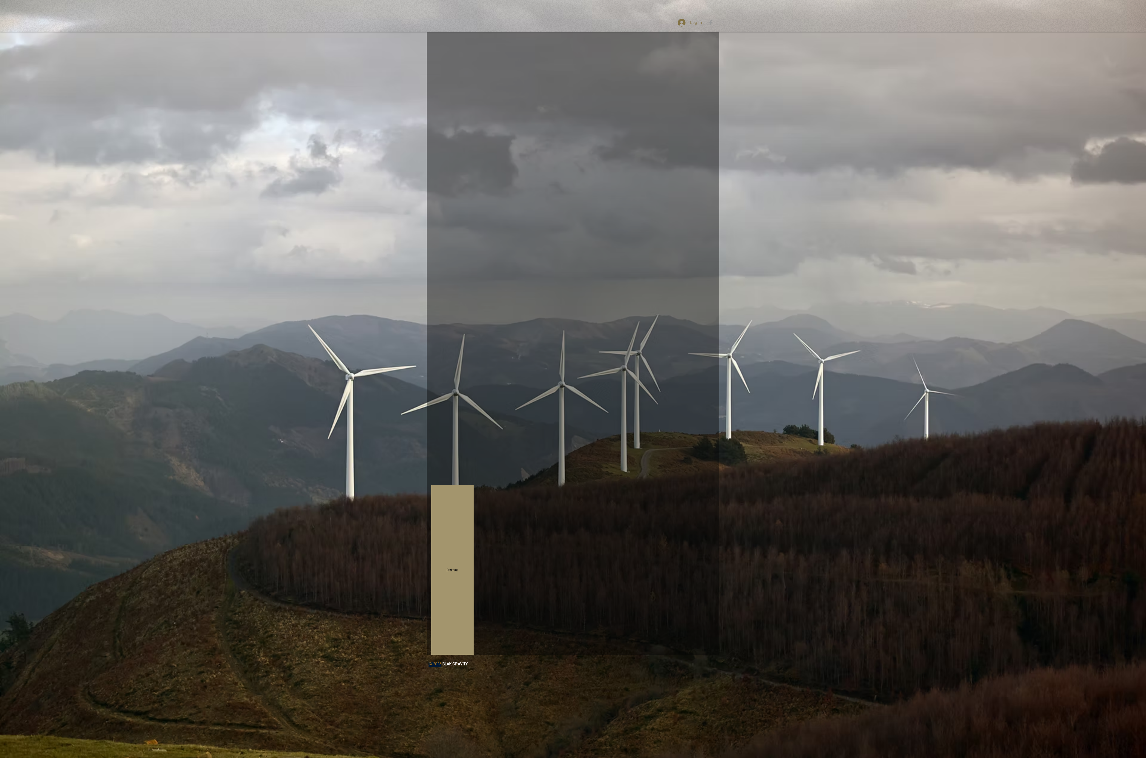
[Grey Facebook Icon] (710, 22)
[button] (452, 570)
